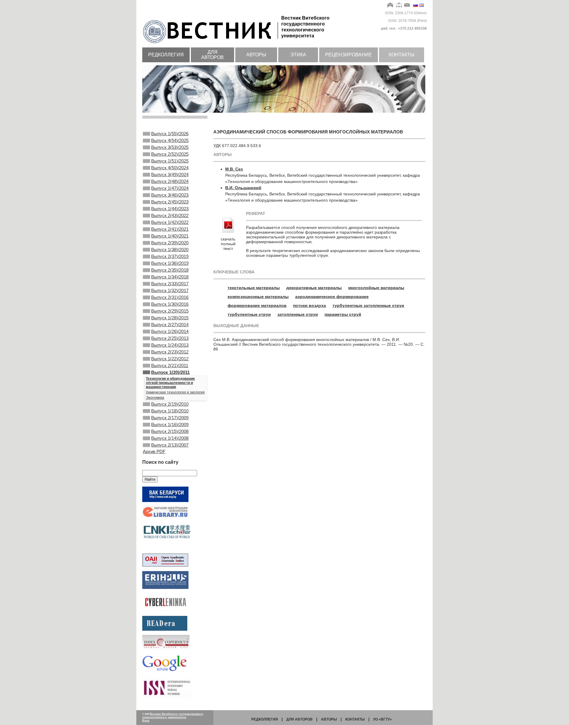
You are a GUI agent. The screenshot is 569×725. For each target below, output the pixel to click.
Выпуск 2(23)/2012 (169, 351)
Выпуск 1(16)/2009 (169, 424)
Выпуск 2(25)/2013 (169, 338)
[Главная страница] (211, 44)
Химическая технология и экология (175, 392)
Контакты (401, 54)
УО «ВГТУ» (382, 719)
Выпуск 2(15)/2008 (169, 431)
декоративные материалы (314, 287)
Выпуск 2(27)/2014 (169, 324)
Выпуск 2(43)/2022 (169, 215)
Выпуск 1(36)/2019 (169, 263)
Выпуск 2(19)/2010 (169, 404)
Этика (298, 54)
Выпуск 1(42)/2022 (169, 222)
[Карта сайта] (399, 5)
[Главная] (390, 5)
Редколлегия (166, 54)
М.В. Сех (234, 169)
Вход (145, 720)
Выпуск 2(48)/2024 (169, 181)
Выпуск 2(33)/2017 (169, 283)
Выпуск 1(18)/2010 (169, 410)
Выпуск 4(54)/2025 (169, 140)
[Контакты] (407, 5)
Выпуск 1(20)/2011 (170, 372)
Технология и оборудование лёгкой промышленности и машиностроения (170, 383)
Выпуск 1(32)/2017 (169, 290)
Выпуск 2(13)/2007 (169, 444)
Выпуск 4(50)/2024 (169, 167)
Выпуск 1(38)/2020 (169, 249)
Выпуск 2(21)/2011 (169, 365)
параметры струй (343, 314)
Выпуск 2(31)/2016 (169, 297)
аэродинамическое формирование (332, 296)
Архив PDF (154, 451)
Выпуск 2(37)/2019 (169, 256)
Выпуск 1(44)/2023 (169, 208)
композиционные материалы (258, 296)
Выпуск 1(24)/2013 (169, 345)
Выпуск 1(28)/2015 (169, 317)
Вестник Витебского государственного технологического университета (172, 716)
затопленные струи (297, 314)
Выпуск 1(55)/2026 (169, 133)
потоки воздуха (309, 305)
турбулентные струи (249, 314)
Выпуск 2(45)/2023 (169, 201)
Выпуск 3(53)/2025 (169, 147)
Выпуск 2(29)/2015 (169, 310)
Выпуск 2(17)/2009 (169, 417)
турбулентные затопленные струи (368, 305)
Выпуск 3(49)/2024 (169, 174)
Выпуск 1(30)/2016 (169, 304)
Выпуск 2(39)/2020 (169, 242)
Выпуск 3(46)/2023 (169, 194)
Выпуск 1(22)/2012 (169, 358)
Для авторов (212, 55)
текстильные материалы (254, 287)
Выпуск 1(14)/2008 (169, 438)
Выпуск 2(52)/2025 (169, 154)
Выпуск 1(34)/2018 (169, 276)
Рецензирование (348, 54)
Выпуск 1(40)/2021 (169, 235)
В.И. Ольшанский (243, 187)
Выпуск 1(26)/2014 (169, 331)
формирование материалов (257, 305)
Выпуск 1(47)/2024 (169, 188)
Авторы (256, 54)
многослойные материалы (376, 287)
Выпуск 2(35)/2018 (169, 270)
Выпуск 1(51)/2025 (169, 160)
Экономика (155, 398)
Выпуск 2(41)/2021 (169, 229)
